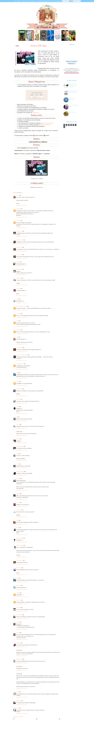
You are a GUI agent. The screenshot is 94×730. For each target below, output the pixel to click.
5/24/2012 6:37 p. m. (21, 506)
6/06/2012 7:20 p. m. (21, 670)
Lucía (17, 463)
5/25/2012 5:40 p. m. (21, 516)
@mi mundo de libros (48, 123)
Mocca (17, 195)
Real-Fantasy (19, 614)
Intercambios (39, 1)
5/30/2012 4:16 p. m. (21, 582)
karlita (17, 381)
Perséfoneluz (19, 388)
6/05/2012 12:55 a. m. (22, 663)
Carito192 (18, 607)
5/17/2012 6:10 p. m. (21, 395)
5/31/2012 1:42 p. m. (21, 604)
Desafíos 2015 (58, 1)
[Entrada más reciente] (13, 719)
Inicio (15, 1)
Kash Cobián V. (19, 538)
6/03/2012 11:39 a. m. (22, 639)
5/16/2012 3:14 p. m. (21, 205)
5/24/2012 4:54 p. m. (21, 499)
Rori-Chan (18, 585)
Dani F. (17, 592)
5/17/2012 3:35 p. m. (21, 385)
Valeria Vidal (19, 269)
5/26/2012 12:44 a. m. (22, 534)
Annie (17, 708)
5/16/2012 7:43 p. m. (21, 310)
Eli (16, 416)
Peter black (18, 509)
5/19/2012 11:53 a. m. (22, 420)
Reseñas (19, 1)
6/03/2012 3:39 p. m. (21, 646)
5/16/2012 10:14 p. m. (22, 333)
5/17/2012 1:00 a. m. (21, 351)
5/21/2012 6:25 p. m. (21, 475)
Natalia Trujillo (19, 659)
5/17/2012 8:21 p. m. (21, 403)
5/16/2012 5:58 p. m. (21, 285)
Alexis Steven (19, 231)
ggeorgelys (18, 700)
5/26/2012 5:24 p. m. (21, 557)
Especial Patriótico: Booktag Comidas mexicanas (72, 85)
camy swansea (19, 560)
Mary (17, 453)
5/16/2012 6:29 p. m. (21, 295)
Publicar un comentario (18, 716)
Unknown (18, 208)
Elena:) (17, 438)
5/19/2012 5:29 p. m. (21, 428)
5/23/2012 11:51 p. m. (22, 490)
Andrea (18, 622)
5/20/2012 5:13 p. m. (21, 460)
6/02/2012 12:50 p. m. (22, 618)
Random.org (35, 112)
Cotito (17, 691)
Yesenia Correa (19, 239)
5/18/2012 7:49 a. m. (21, 413)
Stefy (17, 320)
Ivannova (18, 288)
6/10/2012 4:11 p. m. (21, 704)
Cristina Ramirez (20, 363)
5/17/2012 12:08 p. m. (22, 378)
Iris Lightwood (19, 347)
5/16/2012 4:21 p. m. (21, 265)
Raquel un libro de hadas (21, 354)
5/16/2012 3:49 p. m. (21, 236)
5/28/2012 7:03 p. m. (21, 574)
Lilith (17, 337)
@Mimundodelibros (45, 124)
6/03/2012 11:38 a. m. (22, 629)
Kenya (17, 527)
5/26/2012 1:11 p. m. (21, 541)
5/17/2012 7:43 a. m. (21, 360)
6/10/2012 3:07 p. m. (21, 697)
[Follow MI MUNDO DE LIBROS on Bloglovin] (72, 62)
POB (52, 1)
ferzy (17, 578)
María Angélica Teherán (21, 306)
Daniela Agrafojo (20, 446)
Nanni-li (18, 502)
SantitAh (18, 478)
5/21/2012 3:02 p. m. (21, 467)
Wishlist (33, 1)
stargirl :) (18, 399)
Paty (17, 372)
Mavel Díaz (18, 278)
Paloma (18, 261)
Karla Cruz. (18, 567)
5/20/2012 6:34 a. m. (21, 435)
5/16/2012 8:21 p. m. (21, 317)
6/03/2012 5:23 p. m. (21, 655)
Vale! (17, 298)
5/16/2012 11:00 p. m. (22, 344)
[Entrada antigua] (59, 719)
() (13, 721)
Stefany (18, 493)
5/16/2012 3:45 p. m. (21, 217)
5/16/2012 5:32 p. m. (21, 274)
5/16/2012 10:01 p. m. (22, 326)
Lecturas (28, 1)
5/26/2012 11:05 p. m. (22, 564)
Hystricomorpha (19, 545)
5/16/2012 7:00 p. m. (21, 302)
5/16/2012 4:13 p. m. (21, 258)
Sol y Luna (18, 600)
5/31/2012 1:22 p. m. (21, 596)
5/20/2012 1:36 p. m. (21, 450)
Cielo (17, 520)
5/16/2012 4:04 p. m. (21, 251)
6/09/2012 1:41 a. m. (21, 688)
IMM (24, 1)
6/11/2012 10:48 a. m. (22, 713)
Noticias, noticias (71, 112)
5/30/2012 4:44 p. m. (21, 589)
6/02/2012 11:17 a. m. (22, 611)
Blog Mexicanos (46, 1)
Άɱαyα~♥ (18, 642)
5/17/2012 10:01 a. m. (22, 369)
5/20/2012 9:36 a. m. (21, 442)
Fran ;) (17, 424)
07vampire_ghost (20, 471)
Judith (17, 406)
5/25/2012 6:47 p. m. (21, 524)
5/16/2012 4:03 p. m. (21, 243)
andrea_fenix (19, 247)
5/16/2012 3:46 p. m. (21, 227)
